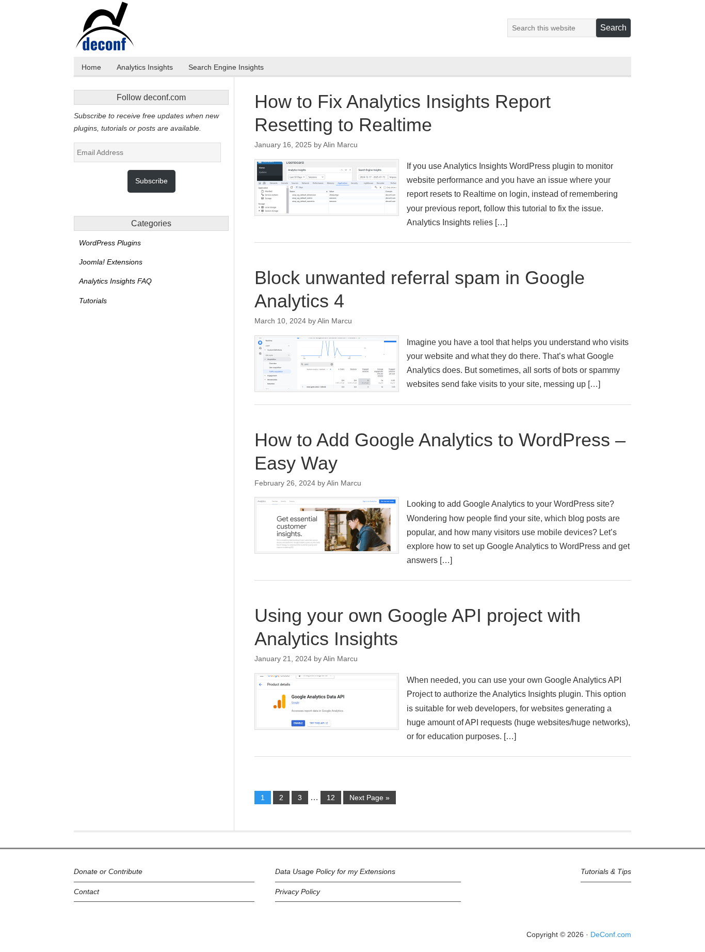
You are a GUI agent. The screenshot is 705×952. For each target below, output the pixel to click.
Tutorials (93, 300)
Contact (86, 891)
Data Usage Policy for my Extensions (335, 871)
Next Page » (369, 797)
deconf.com (120, 29)
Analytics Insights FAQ (115, 281)
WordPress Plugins (110, 243)
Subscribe (151, 181)
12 (331, 797)
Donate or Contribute (108, 871)
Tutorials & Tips (606, 871)
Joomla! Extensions (110, 262)
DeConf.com (610, 934)
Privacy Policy (297, 891)
